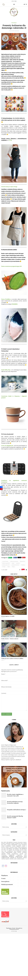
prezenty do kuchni (6, 564)
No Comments (16, 31)
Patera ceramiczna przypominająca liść (11, 266)
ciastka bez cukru (19, 843)
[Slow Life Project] (3, 4)
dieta (19, 847)
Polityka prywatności (7, 884)
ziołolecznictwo (20, 859)
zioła (15, 858)
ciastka (12, 843)
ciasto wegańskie (17, 846)
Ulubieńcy (4, 855)
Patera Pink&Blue (6, 299)
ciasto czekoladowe (12, 844)
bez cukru (3, 842)
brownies (20, 842)
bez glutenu (10, 842)
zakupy (13, 566)
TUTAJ (10, 140)
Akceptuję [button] (23, 972)
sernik (21, 853)
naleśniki (25, 851)
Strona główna (5, 881)
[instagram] (14, 1)
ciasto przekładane (6, 846)
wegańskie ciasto (22, 855)
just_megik (5, 569)
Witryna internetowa (6, 687)
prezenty (18, 563)
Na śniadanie (17, 851)
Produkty (23, 564)
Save (23, 569)
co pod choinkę (5, 561)
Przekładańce (15, 853)
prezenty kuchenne (15, 564)
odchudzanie (9, 852)
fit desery (9, 848)
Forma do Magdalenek (7, 445)
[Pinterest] (1, 489)
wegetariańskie (5, 857)
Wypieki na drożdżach (16, 857)
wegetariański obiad (21, 856)
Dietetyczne (24, 847)
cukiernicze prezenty (14, 561)
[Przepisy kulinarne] (14, 892)
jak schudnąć (16, 849)
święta (8, 566)
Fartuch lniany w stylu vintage (9, 186)
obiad (3, 852)
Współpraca (4, 875)
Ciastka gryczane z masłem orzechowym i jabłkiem (12, 658)
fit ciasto (4, 848)
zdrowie (11, 859)
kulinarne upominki (6, 563)
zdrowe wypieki (5, 858)
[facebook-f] (12, 1)
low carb (4, 851)
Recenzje (14, 22)
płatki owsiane (17, 852)
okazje (13, 563)
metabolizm (10, 851)
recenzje (3, 566)
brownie (15, 842)
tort (26, 853)
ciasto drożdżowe (23, 844)
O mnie (3, 878)
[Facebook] (1, 487)
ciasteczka (8, 843)
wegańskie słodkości (8, 856)
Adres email (4, 680)
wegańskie (11, 855)
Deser (16, 847)
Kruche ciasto (23, 850)
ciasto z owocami (10, 847)
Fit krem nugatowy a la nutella (7, 616)
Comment (3, 693)
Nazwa (3, 674)
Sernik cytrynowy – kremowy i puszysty (9, 638)
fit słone (4, 850)
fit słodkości (16, 848)
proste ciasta (6, 853)
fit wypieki (9, 849)
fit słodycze (23, 848)
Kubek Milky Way (5, 370)
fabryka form (22, 561)
